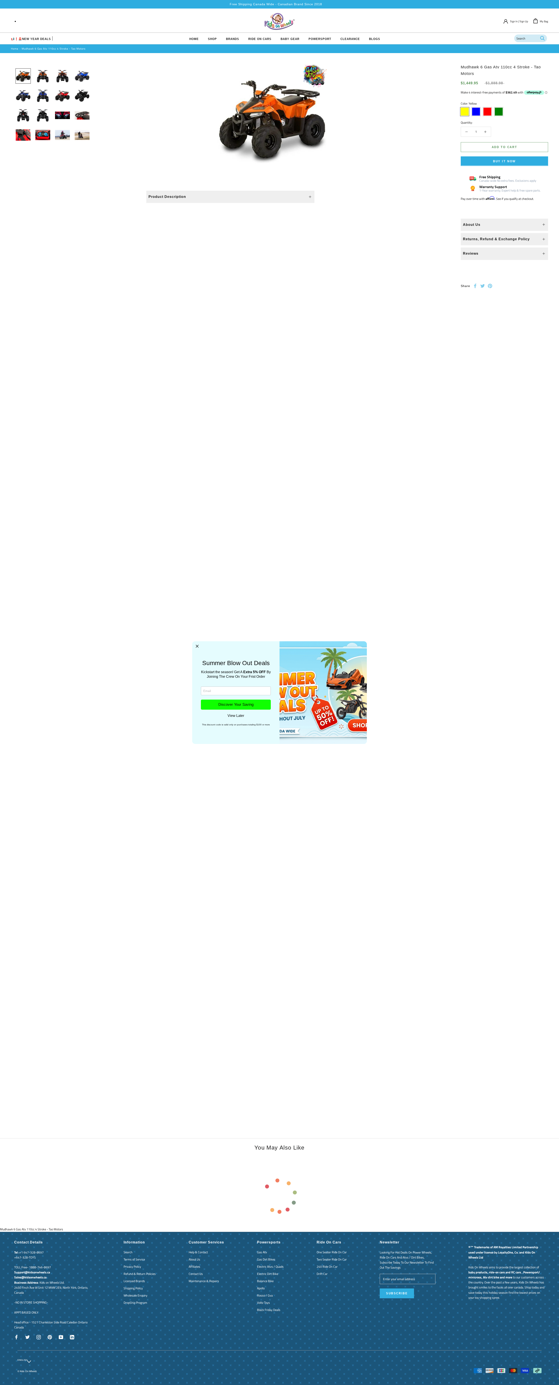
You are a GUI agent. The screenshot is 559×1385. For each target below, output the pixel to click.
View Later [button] (236, 716)
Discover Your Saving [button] (236, 704)
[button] (197, 646)
